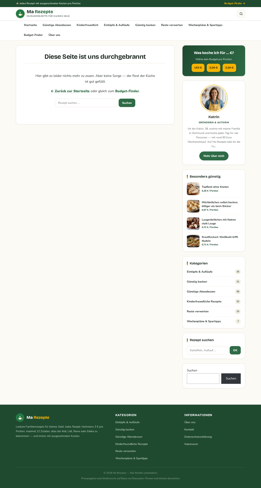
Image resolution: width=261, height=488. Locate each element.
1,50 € (198, 67)
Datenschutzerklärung (198, 437)
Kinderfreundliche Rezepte (213, 301)
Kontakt (189, 429)
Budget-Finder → (234, 3)
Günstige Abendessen (57, 25)
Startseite (30, 25)
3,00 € (229, 67)
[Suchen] (241, 14)
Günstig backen (145, 25)
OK (235, 350)
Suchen (127, 103)
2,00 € (213, 67)
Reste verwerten (172, 25)
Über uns (54, 35)
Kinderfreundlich (87, 25)
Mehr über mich (213, 156)
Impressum (191, 444)
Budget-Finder (33, 35)
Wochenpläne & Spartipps (205, 25)
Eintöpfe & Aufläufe (117, 25)
